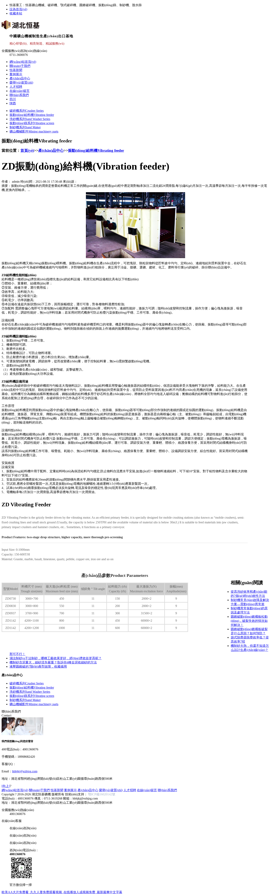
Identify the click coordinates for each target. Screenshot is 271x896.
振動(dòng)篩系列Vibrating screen (32, 123)
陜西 (13, 103)
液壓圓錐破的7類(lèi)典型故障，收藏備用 (38, 666)
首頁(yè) (27, 150)
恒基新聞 (16, 70)
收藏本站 (16, 13)
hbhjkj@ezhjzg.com (24, 771)
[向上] (6, 786)
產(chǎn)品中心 (20, 78)
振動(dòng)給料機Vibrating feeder (32, 114)
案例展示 (16, 74)
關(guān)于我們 (20, 66)
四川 (13, 99)
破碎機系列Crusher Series (27, 110)
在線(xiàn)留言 (20, 91)
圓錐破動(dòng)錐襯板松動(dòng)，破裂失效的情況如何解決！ (249, 621)
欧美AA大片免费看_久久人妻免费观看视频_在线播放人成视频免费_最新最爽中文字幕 (62, 892)
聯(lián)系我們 (19, 95)
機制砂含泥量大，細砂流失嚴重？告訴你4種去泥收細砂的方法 (53, 662)
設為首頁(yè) (18, 9)
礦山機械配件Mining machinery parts (34, 131)
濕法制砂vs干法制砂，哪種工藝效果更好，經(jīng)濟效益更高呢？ (56, 658)
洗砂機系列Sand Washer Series (30, 119)
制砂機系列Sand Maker (25, 127)
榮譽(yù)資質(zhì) (21, 82)
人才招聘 (16, 86)
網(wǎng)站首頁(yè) (23, 61)
